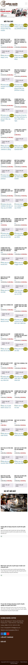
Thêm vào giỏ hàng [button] (5, 51)
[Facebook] (2, 633)
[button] (26, 3)
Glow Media (14, 663)
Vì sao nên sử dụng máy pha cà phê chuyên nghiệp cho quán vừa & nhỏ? (12, 604)
